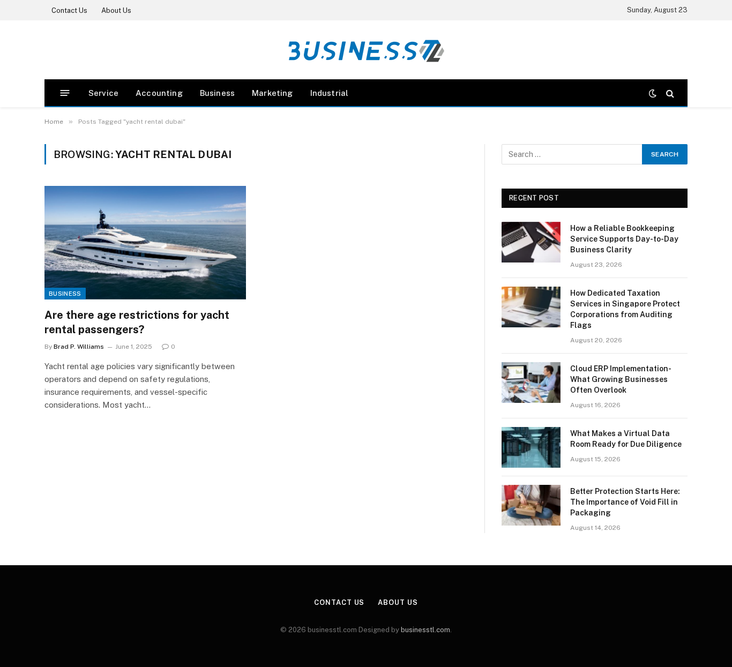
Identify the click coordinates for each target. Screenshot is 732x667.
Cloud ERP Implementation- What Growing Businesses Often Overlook (620, 379)
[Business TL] (366, 50)
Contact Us (69, 10)
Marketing (272, 93)
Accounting (159, 93)
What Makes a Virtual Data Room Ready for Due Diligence (626, 438)
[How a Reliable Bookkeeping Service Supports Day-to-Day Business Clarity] (531, 242)
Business (217, 93)
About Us (116, 10)
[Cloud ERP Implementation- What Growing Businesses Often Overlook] (531, 382)
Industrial (329, 93)
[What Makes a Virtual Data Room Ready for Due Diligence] (531, 447)
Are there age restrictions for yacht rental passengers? (136, 322)
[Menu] (65, 93)
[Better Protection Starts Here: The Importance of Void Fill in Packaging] (531, 505)
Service (103, 93)
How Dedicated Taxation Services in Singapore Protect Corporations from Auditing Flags (625, 309)
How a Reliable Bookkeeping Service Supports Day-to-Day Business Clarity (624, 239)
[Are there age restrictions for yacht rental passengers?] (145, 242)
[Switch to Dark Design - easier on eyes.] (652, 93)
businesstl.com (425, 630)
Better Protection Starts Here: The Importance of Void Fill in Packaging (625, 502)
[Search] (669, 93)
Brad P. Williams (79, 346)
